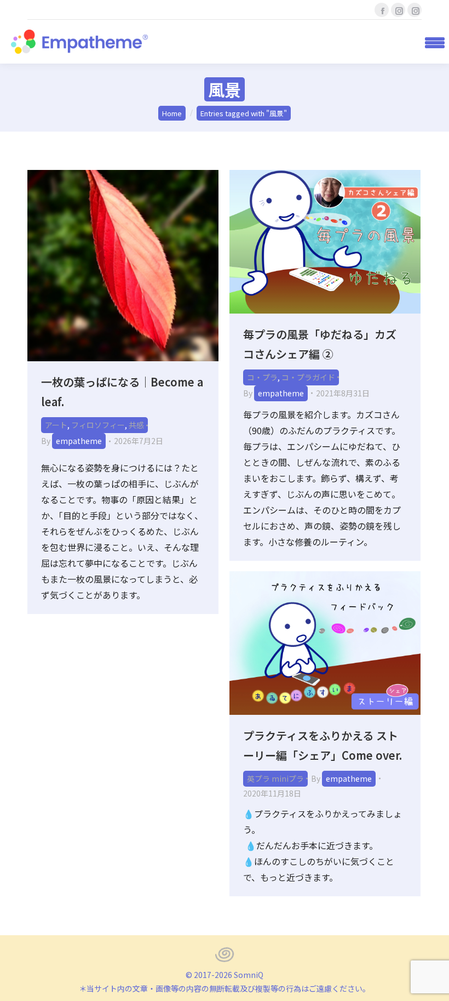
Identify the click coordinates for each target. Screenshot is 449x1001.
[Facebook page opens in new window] (382, 10)
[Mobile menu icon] (431, 42)
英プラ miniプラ (275, 778)
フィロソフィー (98, 424)
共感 (136, 424)
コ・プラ (262, 377)
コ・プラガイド (308, 377)
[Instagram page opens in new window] (398, 10)
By (71, 440)
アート (56, 424)
